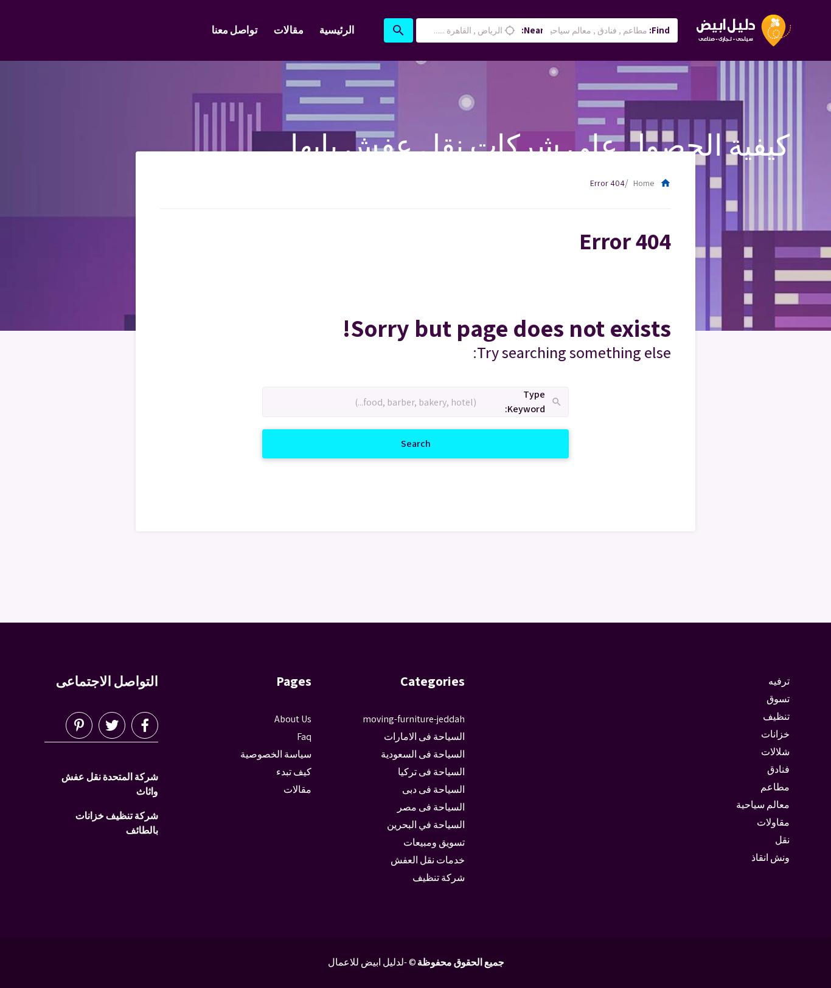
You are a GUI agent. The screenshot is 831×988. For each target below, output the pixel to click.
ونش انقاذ (770, 857)
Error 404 (607, 183)
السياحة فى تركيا (431, 771)
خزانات (775, 734)
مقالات (289, 29)
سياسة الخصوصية (275, 754)
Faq (304, 736)
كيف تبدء (293, 771)
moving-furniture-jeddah (414, 719)
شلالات (775, 751)
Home (652, 183)
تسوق (778, 699)
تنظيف (776, 716)
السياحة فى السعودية (423, 754)
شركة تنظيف (438, 877)
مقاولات (773, 822)
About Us (292, 719)
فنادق (778, 769)
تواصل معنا (235, 29)
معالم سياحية (763, 804)
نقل (782, 840)
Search (401, 443)
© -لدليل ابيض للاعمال (372, 962)
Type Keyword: (534, 402)
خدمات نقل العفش (428, 860)
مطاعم (775, 787)
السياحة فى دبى (433, 789)
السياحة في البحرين (426, 824)
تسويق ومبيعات (434, 842)
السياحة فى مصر (431, 807)
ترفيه (779, 681)
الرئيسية (337, 29)
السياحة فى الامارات (424, 736)
